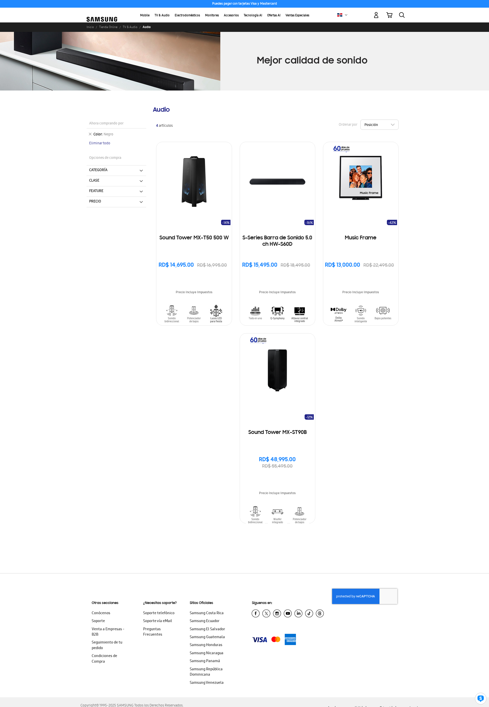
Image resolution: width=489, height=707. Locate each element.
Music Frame (360, 238)
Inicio (90, 27)
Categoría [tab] (98, 170)
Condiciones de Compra (104, 659)
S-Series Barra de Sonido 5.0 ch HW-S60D (277, 241)
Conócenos (101, 613)
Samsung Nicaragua (206, 653)
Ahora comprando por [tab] (106, 124)
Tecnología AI (253, 15)
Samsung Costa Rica (207, 613)
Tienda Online (108, 27)
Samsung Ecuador (205, 621)
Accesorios (231, 15)
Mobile (145, 15)
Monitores (212, 15)
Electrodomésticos (187, 15)
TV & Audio (162, 15)
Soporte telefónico (158, 613)
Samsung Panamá (205, 661)
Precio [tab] (95, 201)
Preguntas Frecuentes (152, 632)
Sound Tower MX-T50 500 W (194, 238)
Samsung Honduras (206, 645)
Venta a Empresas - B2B (108, 632)
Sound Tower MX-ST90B (277, 432)
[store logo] (102, 12)
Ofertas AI (273, 15)
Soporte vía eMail (157, 621)
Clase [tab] (94, 181)
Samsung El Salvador (207, 629)
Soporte (98, 621)
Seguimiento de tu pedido (107, 645)
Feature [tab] (96, 191)
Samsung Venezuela (207, 683)
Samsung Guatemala (207, 637)
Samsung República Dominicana (206, 672)
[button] (346, 15)
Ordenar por (348, 125)
